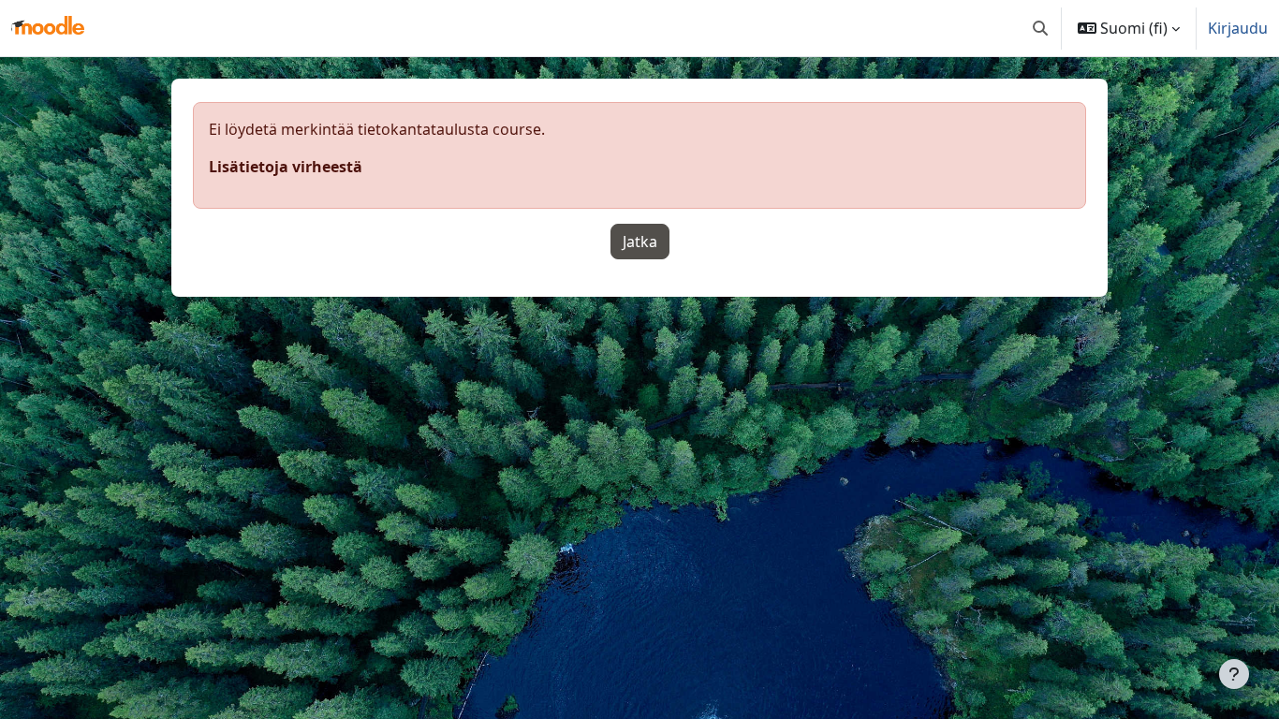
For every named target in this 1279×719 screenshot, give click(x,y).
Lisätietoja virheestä (285, 166)
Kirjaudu (1238, 28)
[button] (1040, 28)
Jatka (640, 241)
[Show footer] (1234, 674)
